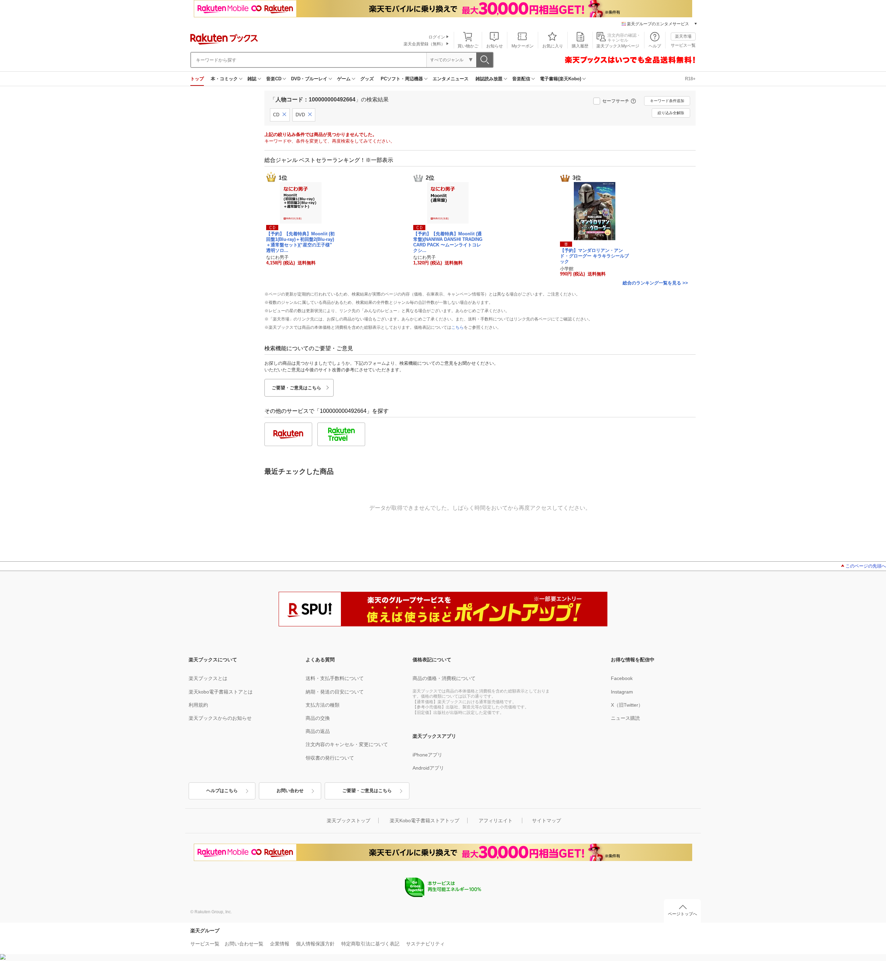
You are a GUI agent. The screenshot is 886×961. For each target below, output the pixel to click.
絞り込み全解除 (671, 113)
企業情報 (279, 943)
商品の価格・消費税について (444, 678)
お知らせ (494, 46)
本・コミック (224, 78)
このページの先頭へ (866, 566)
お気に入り (552, 46)
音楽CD (273, 78)
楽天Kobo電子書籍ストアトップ (424, 820)
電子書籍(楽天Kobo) (560, 78)
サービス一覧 (683, 45)
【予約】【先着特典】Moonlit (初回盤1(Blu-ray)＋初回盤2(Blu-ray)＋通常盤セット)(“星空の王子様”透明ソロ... (300, 242)
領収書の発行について (330, 758)
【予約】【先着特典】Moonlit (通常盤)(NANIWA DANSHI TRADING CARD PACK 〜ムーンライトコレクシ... (447, 242)
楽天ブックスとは (208, 678)
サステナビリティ (425, 943)
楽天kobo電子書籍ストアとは (221, 692)
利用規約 (198, 705)
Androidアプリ (428, 768)
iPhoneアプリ (427, 755)
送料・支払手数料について (335, 678)
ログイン (436, 37)
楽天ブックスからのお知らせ (220, 718)
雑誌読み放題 (489, 78)
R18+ (690, 78)
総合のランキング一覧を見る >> (655, 282)
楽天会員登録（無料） (424, 44)
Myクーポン (523, 46)
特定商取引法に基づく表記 (370, 943)
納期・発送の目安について (335, 692)
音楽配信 (521, 78)
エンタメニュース (451, 78)
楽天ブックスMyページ (617, 46)
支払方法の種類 (323, 705)
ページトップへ (682, 914)
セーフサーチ (615, 100)
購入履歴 (580, 46)
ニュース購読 (625, 718)
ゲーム (344, 78)
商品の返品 (318, 731)
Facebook (622, 678)
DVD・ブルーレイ (309, 78)
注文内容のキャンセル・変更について (347, 744)
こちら (457, 327)
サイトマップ (546, 820)
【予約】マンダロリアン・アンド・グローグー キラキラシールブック (594, 256)
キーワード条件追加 (667, 101)
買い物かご (468, 46)
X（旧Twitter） (627, 705)
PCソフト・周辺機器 (402, 78)
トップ (197, 78)
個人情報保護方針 (315, 943)
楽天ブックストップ (348, 820)
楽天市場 (683, 36)
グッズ (367, 78)
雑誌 (251, 78)
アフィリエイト (496, 820)
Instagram (622, 692)
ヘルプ (655, 46)
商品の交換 (318, 718)
